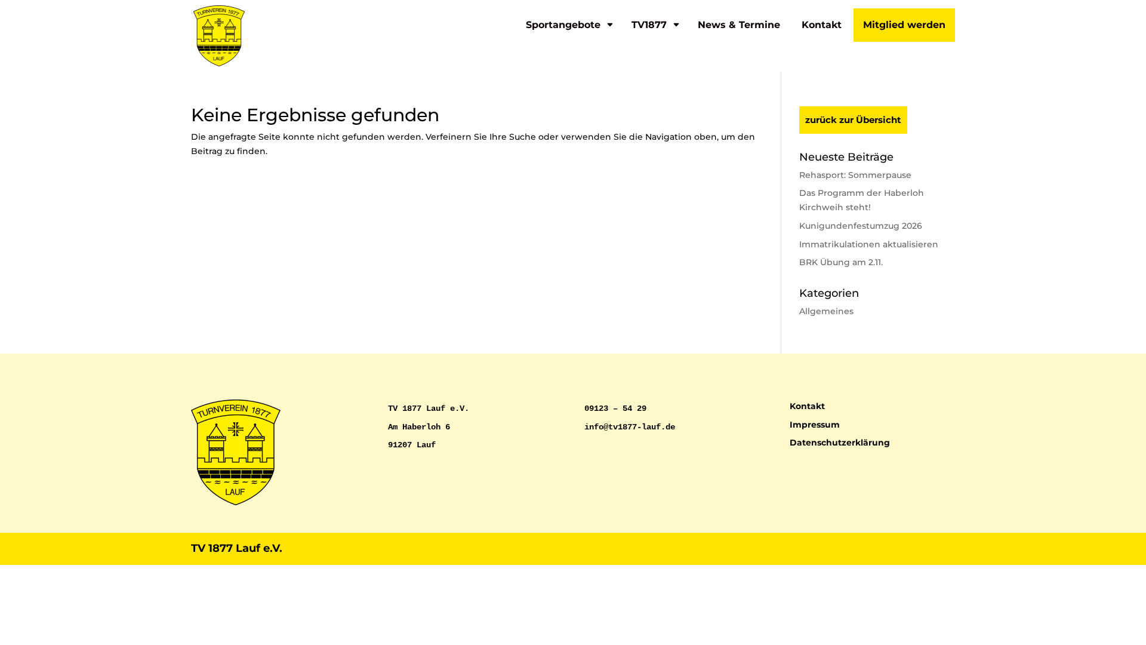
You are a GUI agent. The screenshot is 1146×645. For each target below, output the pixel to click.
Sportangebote (563, 24)
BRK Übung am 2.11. (841, 262)
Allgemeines (826, 311)
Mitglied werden (904, 24)
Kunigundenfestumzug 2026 (860, 225)
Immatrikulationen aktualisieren (868, 244)
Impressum (815, 424)
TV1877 (649, 24)
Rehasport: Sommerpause (855, 175)
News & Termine (739, 24)
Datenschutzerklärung (840, 442)
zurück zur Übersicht (853, 119)
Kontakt (822, 24)
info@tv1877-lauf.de (629, 427)
